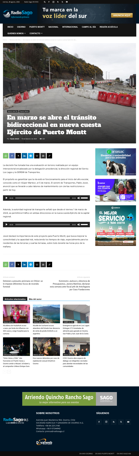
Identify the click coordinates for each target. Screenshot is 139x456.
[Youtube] (67, 2)
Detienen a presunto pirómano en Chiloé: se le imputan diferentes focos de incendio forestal (23, 284)
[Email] (37, 155)
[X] (62, 2)
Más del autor (35, 299)
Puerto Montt (37, 26)
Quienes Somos (15, 33)
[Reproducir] (6, 198)
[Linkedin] (24, 155)
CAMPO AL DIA (68, 322)
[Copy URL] (49, 155)
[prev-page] (4, 371)
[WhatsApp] (5, 155)
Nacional (53, 26)
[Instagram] (53, 2)
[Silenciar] (78, 198)
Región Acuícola (109, 26)
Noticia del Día (15, 40)
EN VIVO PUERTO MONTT (104, 453)
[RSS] (58, 2)
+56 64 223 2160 (52, 425)
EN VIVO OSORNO (86, 453)
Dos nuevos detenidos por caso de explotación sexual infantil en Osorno (46, 361)
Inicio (5, 40)
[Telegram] (30, 155)
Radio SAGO (14, 139)
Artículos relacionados (15, 299)
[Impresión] (43, 155)
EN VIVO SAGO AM (124, 453)
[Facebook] (49, 2)
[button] (45, 2)
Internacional (70, 26)
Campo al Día (89, 26)
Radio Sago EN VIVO (31, 2)
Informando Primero (10, 355)
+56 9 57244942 (53, 428)
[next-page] (9, 371)
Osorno (21, 26)
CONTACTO (35, 33)
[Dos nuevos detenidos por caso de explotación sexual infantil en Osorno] (46, 346)
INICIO (10, 26)
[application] (46, 198)
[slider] (85, 197)
